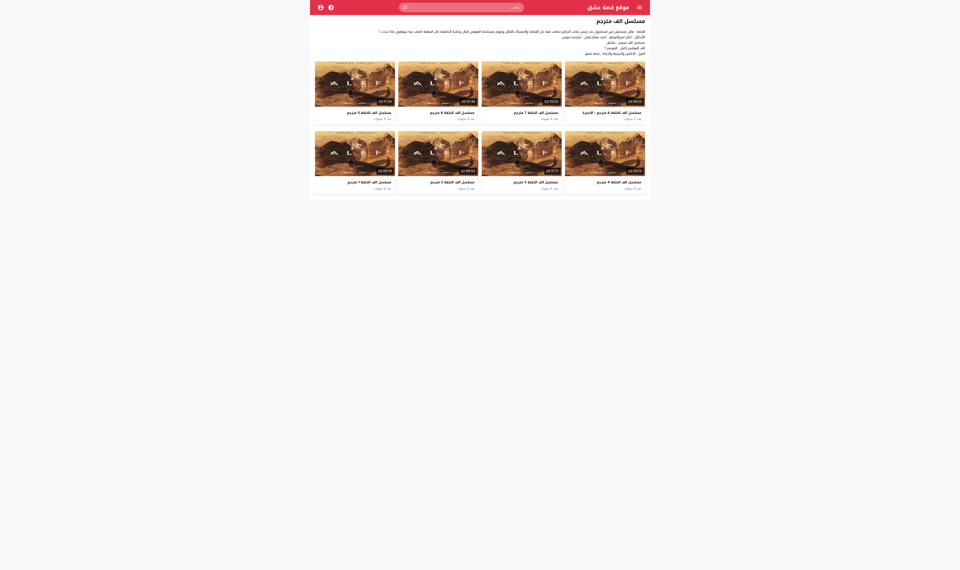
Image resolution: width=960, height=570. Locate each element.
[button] (405, 7)
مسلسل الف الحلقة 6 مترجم (452, 113)
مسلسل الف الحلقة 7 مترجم (536, 113)
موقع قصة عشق (608, 7)
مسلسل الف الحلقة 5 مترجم (369, 113)
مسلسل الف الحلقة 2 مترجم (452, 182)
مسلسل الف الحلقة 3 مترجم (536, 182)
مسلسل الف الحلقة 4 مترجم (619, 182)
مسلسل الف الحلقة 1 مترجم (369, 182)
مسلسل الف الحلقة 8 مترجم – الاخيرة (611, 113)
